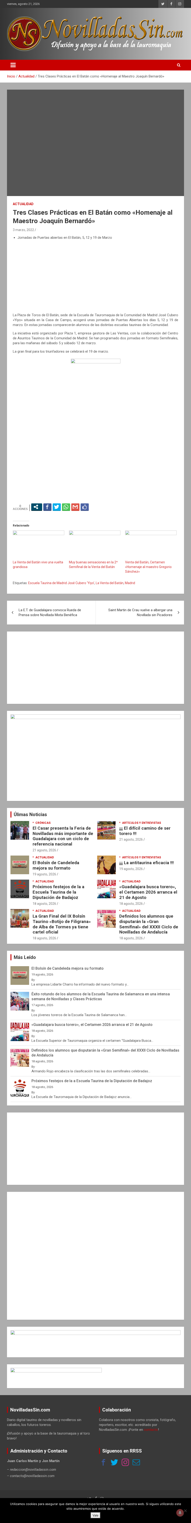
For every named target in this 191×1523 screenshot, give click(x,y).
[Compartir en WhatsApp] (66, 506)
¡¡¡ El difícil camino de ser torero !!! (145, 830)
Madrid (130, 583)
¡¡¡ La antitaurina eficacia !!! (146, 862)
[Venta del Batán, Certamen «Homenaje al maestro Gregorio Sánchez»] (151, 545)
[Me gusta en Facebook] (85, 506)
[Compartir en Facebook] (47, 506)
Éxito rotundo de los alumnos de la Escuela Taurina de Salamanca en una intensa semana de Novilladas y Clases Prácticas (100, 996)
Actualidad (23, 204)
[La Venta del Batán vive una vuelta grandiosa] (38, 545)
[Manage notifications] (180, 1512)
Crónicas (43, 823)
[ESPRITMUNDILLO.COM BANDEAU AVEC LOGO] (95, 1332)
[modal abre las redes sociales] (36, 506)
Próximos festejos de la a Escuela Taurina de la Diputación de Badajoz (58, 892)
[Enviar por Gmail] (75, 506)
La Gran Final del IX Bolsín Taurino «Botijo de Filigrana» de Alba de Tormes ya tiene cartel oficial (62, 924)
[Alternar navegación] (13, 65)
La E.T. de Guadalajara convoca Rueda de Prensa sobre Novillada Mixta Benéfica (50, 612)
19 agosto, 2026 (44, 874)
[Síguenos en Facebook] (103, 1463)
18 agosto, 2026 (44, 903)
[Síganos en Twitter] (114, 1463)
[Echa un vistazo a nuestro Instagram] (125, 1463)
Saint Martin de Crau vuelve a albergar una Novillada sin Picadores (140, 612)
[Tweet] (57, 506)
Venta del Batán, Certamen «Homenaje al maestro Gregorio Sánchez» (148, 566)
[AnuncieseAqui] (95, 717)
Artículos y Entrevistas (141, 823)
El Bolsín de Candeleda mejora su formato (56, 865)
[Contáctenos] (136, 1463)
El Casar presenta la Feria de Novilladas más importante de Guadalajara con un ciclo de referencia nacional (63, 836)
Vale (95, 1515)
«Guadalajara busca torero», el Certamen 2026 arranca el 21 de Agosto (148, 892)
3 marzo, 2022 (23, 230)
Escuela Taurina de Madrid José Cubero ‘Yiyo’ (61, 583)
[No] (185, 1510)
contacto (151, 1430)
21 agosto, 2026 (44, 850)
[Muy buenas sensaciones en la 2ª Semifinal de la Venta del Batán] (94, 545)
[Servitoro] (56, 1370)
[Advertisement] (95, 276)
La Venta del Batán (109, 583)
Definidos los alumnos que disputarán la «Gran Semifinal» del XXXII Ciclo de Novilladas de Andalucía (148, 924)
